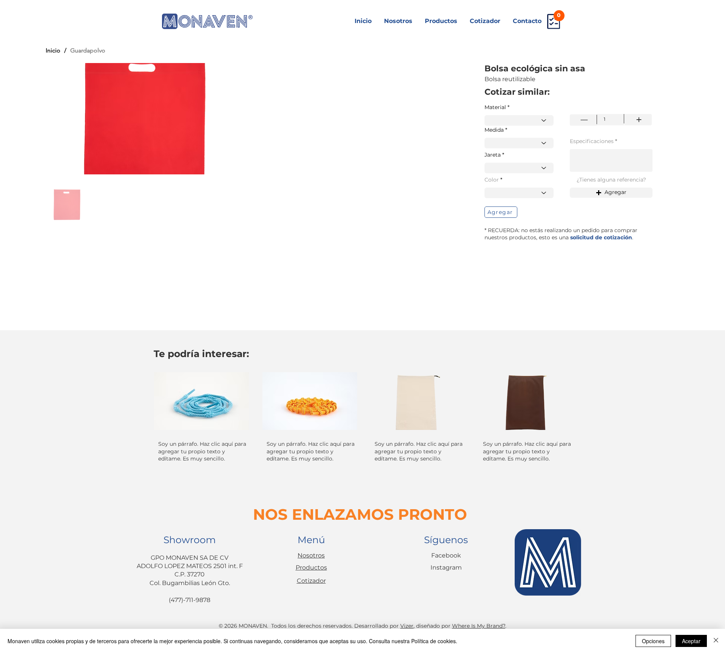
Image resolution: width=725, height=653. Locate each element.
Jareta (492, 154)
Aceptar (691, 641)
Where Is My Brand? (478, 625)
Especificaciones (592, 141)
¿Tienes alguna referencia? (611, 179)
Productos (311, 567)
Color (491, 179)
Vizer (406, 625)
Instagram (446, 567)
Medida (494, 129)
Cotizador (311, 580)
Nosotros (311, 555)
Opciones (653, 641)
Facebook (446, 555)
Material (495, 107)
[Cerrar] (715, 641)
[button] (611, 193)
